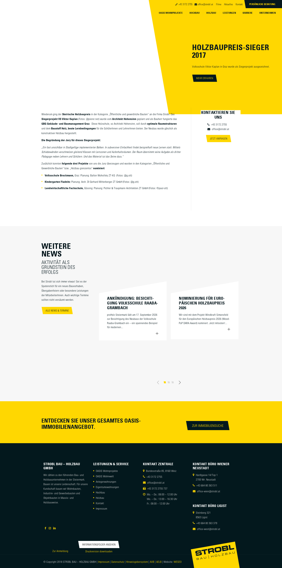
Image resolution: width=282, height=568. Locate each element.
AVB (152, 561)
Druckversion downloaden (98, 551)
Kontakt (239, 4)
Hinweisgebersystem (137, 561)
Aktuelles (228, 4)
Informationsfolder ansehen (99, 544)
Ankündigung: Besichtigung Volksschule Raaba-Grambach (132, 303)
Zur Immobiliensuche (207, 425)
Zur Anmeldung (60, 551)
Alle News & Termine (57, 310)
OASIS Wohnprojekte (107, 471)
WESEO (177, 561)
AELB (159, 561)
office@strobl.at (205, 4)
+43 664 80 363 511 (206, 485)
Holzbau (100, 497)
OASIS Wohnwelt (105, 476)
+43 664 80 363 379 (206, 523)
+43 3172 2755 (185, 4)
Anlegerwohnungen (106, 481)
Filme (218, 4)
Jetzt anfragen (218, 138)
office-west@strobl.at (208, 529)
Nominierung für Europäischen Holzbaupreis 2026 (202, 303)
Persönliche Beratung (262, 4)
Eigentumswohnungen (107, 487)
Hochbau (100, 492)
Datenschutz (117, 561)
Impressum (101, 508)
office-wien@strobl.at (208, 491)
